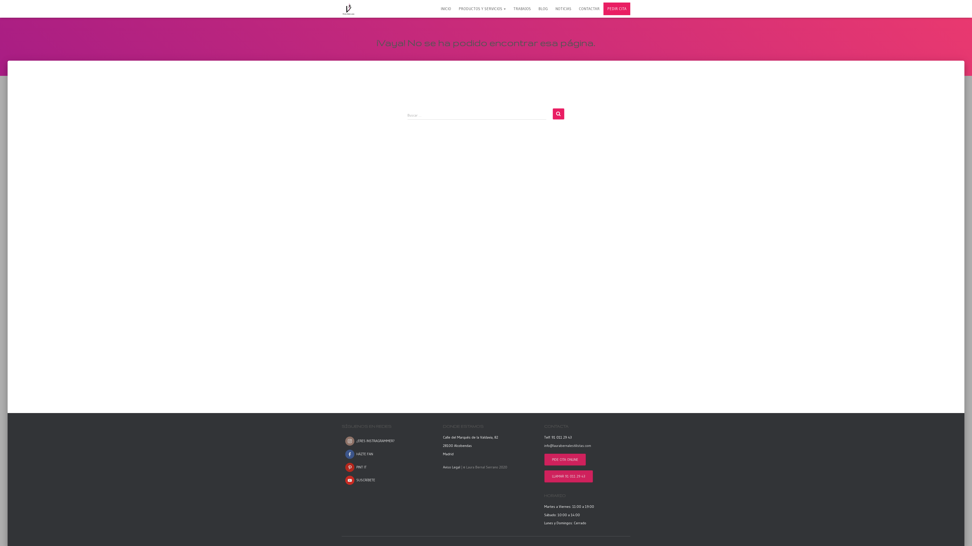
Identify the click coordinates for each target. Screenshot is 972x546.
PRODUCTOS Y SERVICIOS (481, 8)
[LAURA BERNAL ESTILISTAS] (348, 9)
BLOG (543, 8)
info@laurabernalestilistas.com (567, 445)
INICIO (446, 8)
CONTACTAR (589, 8)
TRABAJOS (522, 8)
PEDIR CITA (616, 8)
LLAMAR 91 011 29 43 (568, 476)
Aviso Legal (451, 467)
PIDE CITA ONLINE (565, 459)
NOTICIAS (563, 8)
